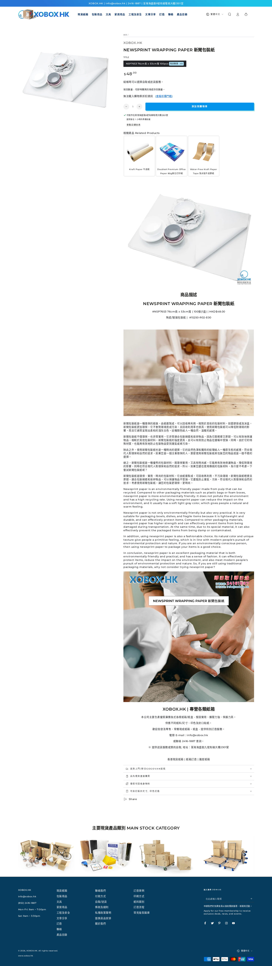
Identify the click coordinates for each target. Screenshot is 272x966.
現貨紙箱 (62, 890)
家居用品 (62, 907)
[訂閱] (252, 898)
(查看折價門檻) (164, 96)
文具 (59, 901)
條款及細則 (102, 907)
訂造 (59, 923)
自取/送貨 (101, 901)
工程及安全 (63, 912)
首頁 (125, 35)
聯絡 (59, 929)
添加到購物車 (200, 106)
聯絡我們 (100, 890)
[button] (230, 14)
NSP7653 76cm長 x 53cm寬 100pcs (154, 63)
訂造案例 (139, 890)
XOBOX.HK (31, 951)
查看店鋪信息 (133, 124)
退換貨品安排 (103, 918)
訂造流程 (139, 907)
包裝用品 (62, 896)
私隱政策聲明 (103, 912)
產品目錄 (62, 934)
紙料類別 (139, 901)
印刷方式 (139, 896)
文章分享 (62, 918)
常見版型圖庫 (142, 912)
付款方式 (100, 896)
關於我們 (100, 923)
